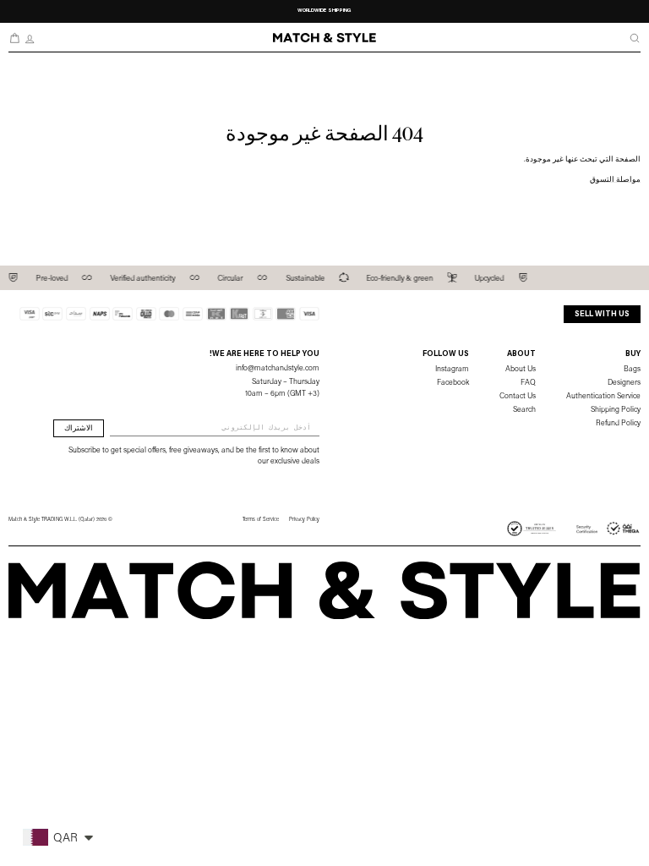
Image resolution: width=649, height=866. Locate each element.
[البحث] (635, 38)
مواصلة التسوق (615, 180)
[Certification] (608, 528)
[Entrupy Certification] (531, 528)
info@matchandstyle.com (277, 368)
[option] (324, 11)
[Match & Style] (324, 37)
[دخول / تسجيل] (29, 38)
